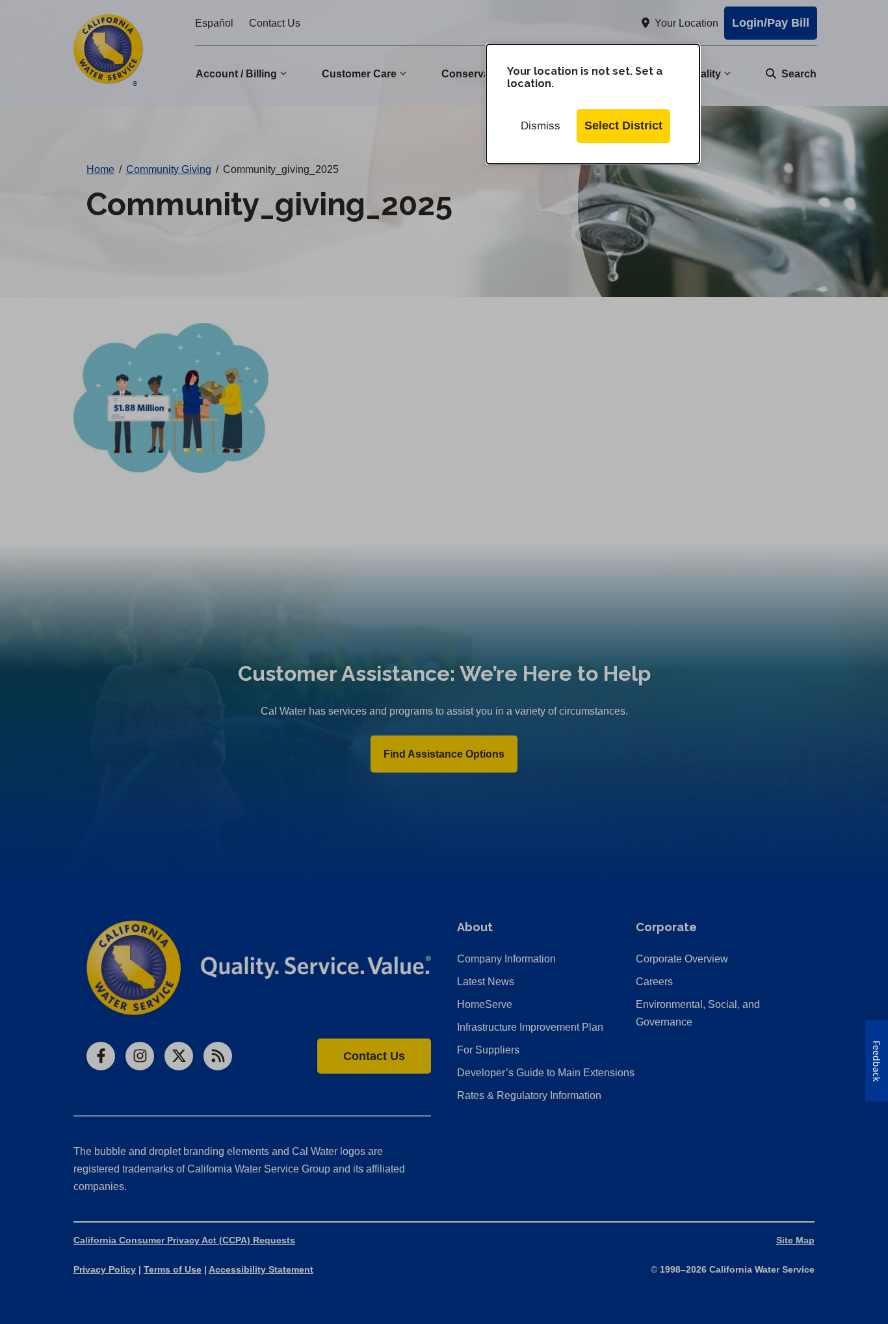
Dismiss (540, 126)
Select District (623, 125)
